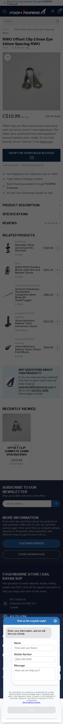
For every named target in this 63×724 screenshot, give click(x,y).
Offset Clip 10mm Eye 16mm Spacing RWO (17, 451)
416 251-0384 (39, 390)
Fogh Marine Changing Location (25, 179)
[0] (59, 11)
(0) (27, 48)
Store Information (31, 554)
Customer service (31, 543)
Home (6, 29)
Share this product (31, 165)
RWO (5, 48)
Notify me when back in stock (31, 153)
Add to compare (11, 165)
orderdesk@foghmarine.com (35, 387)
